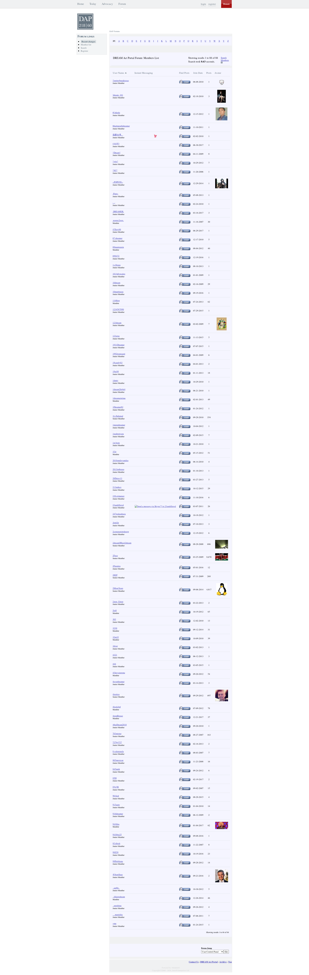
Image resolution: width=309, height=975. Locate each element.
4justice (116, 694)
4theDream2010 (120, 724)
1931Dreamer (118, 344)
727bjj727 (117, 742)
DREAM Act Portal (209, 961)
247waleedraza (119, 513)
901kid (116, 795)
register (212, 3)
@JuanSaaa (118, 874)
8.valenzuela (118, 751)
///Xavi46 (117, 229)
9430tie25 (117, 834)
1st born (116, 442)
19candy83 (117, 362)
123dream (117, 322)
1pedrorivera (118, 433)
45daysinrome (119, 672)
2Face (115, 555)
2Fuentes (117, 565)
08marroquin (118, 247)
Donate (226, 4)
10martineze (118, 291)
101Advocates (119, 273)
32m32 (116, 637)
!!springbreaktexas (121, 80)
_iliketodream (119, 896)
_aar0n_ (116, 887)
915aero (116, 804)
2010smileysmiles (120, 460)
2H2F (115, 575)
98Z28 (115, 852)
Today (92, 4)
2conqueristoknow (121, 531)
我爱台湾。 (118, 134)
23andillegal (118, 505)
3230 (115, 628)
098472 (116, 255)
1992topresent (119, 353)
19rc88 (116, 371)
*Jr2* (115, 170)
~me (114, 923)
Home (80, 4)
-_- (114, 202)
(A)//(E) (116, 143)
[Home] (85, 28)
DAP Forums (114, 31)
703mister (117, 733)
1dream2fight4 (119, 389)
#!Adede (116, 112)
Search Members (225, 59)
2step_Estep (118, 601)
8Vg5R (116, 786)
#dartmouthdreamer (121, 125)
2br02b (116, 522)
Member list (86, 44)
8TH (115, 778)
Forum (122, 4)
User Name (118, 72)
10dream (116, 282)
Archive (223, 961)
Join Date (198, 72)
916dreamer (118, 813)
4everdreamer (118, 681)
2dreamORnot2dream (122, 542)
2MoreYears (118, 588)
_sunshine (117, 905)
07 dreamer (117, 238)
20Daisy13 (117, 478)
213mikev (117, 487)
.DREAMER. (118, 211)
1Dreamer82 (118, 407)
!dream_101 (118, 94)
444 (114, 663)
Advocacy (107, 4)
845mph (116, 769)
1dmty (115, 380)
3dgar (115, 645)
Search (84, 47)
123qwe (116, 335)
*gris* (115, 161)
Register (84, 50)
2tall (115, 610)
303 (114, 619)
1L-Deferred (118, 416)
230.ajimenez (118, 495)
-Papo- (115, 193)
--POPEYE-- (118, 182)
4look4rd (117, 706)
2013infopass (118, 469)
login (203, 3)
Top (230, 961)
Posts (208, 72)
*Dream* (117, 152)
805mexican (118, 760)
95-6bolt (116, 843)
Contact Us (194, 961)
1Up (114, 451)
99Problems (118, 861)
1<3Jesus (117, 264)
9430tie (116, 824)
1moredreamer (119, 424)
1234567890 (118, 309)
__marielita (118, 914)
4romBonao (118, 715)
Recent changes (88, 41)
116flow (116, 300)
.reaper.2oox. (118, 220)
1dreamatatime (119, 398)
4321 (115, 654)
